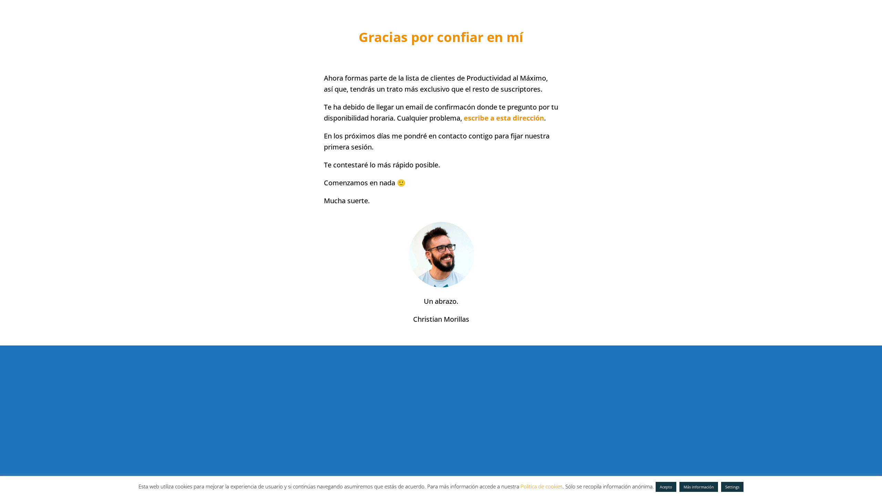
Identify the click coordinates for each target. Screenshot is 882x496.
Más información (699, 486)
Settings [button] (732, 486)
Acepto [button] (666, 486)
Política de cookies (542, 486)
